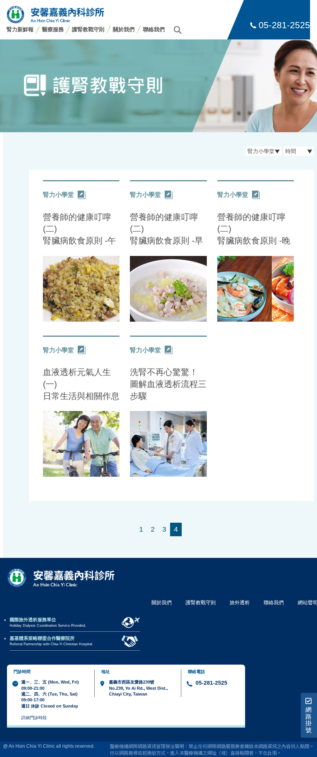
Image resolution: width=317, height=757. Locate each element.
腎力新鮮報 (20, 29)
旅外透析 (240, 602)
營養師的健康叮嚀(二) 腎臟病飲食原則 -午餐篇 (79, 229)
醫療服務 (53, 29)
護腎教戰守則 (88, 29)
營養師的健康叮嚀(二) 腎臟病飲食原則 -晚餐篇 (253, 229)
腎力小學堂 (58, 194)
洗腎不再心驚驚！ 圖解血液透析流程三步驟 (168, 384)
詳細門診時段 (34, 717)
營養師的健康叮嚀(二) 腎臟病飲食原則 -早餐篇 (166, 229)
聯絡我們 (154, 29)
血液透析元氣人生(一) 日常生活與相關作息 (81, 384)
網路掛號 (308, 719)
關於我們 (124, 29)
